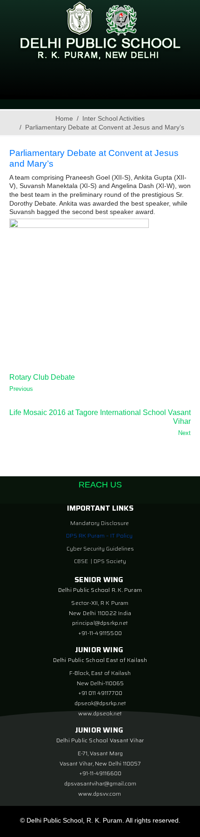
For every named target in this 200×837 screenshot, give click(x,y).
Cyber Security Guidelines (100, 548)
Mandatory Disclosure (99, 523)
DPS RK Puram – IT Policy (99, 535)
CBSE (81, 561)
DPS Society (109, 561)
